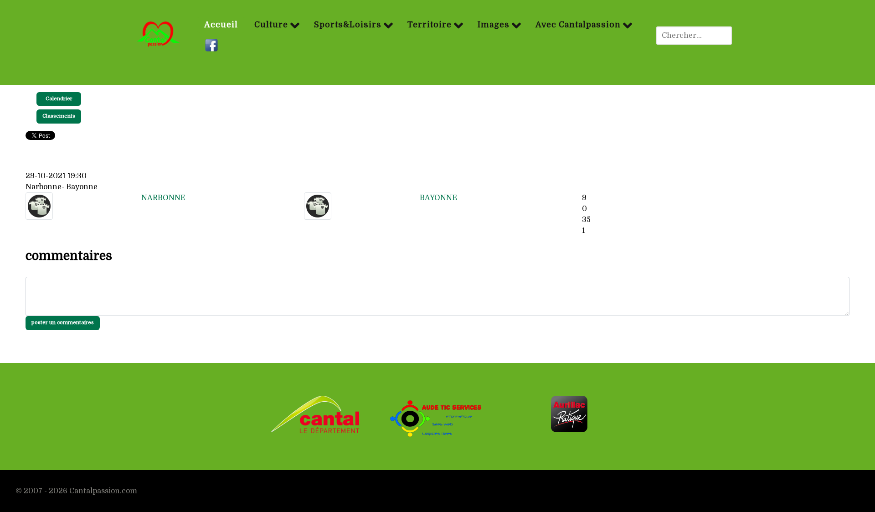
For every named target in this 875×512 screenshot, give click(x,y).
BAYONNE (438, 198)
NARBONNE (163, 198)
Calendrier (59, 99)
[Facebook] (212, 45)
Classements (58, 116)
